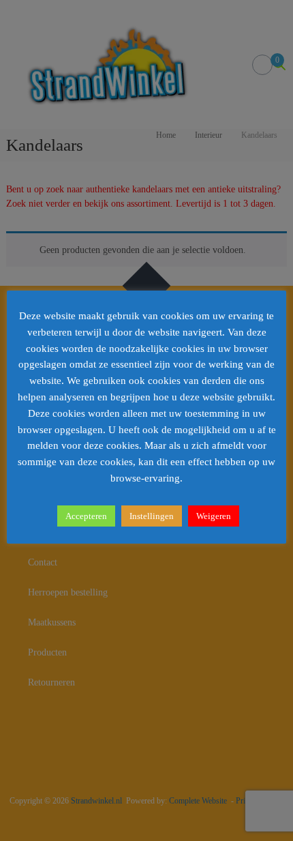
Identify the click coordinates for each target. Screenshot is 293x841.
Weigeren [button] (213, 516)
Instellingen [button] (151, 516)
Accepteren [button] (86, 516)
